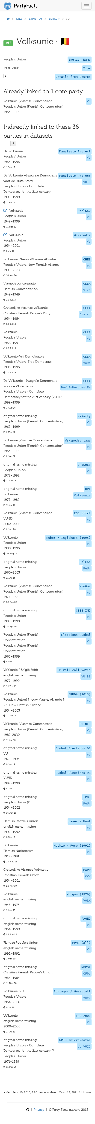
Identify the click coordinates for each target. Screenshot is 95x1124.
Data (19, 18)
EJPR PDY (35, 18)
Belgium (54, 18)
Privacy (39, 1110)
